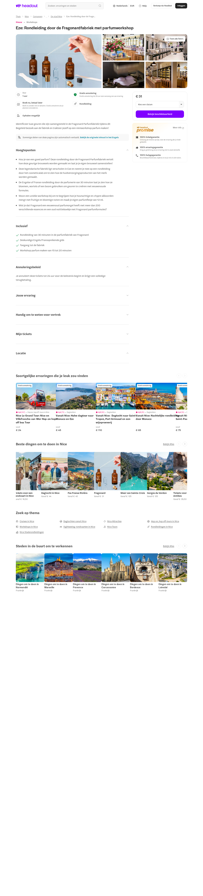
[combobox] (75, 5)
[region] (38, 396)
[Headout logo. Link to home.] (27, 6)
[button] (59, 61)
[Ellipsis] (46, 17)
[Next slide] (185, 444)
